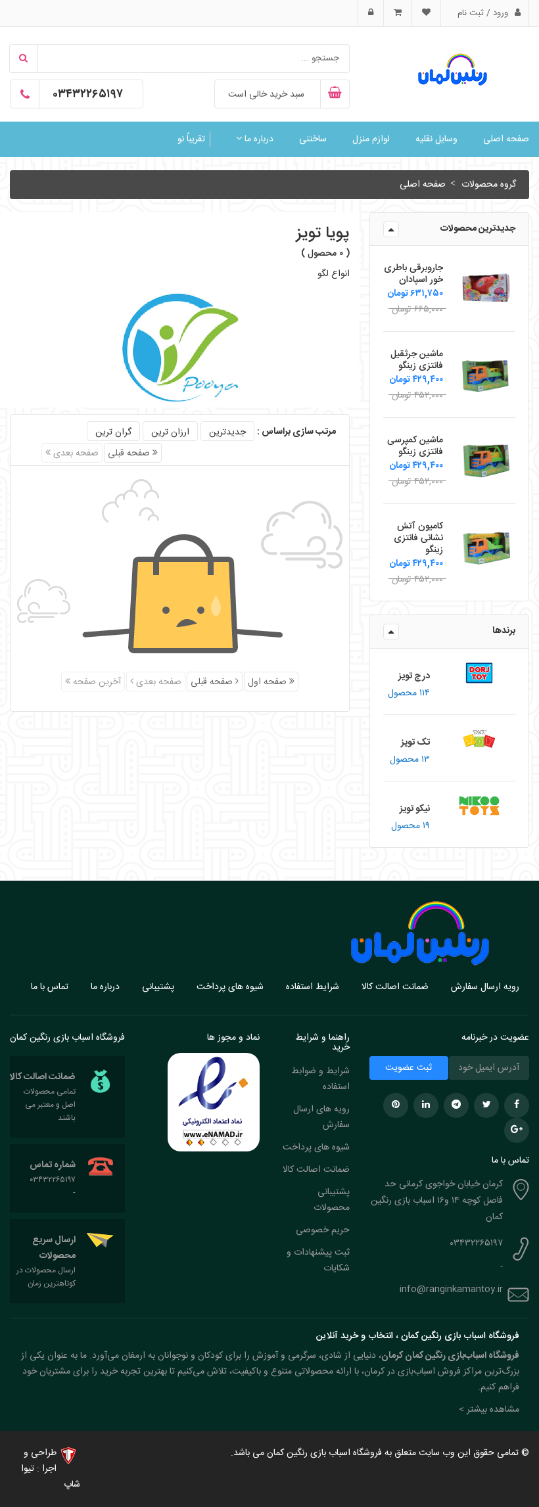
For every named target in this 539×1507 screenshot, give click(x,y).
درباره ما (257, 139)
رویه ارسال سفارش (485, 987)
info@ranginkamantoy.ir (451, 1289)
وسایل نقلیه (436, 139)
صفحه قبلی (130, 453)
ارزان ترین (170, 432)
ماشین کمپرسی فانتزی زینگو (415, 446)
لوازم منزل (371, 139)
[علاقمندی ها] (425, 13)
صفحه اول (268, 682)
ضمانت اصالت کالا (395, 987)
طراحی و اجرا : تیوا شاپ (50, 1469)
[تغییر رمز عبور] (370, 13)
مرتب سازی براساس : (296, 432)
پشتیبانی (158, 987)
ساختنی (313, 139)
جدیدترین (227, 432)
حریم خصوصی (323, 1230)
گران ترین (113, 432)
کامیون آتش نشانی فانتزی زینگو (418, 538)
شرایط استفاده (312, 987)
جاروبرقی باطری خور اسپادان (413, 274)
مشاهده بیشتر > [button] (489, 1410)
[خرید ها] (397, 13)
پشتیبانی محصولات (332, 1200)
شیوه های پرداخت (230, 987)
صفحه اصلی (506, 139)
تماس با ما (49, 987)
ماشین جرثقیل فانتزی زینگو (416, 360)
